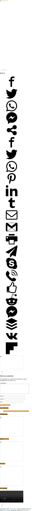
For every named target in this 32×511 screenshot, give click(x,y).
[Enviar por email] (11, 220)
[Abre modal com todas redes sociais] (11, 135)
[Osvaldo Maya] (4, 0)
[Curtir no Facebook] (11, 293)
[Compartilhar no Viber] (11, 281)
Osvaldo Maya (6, 411)
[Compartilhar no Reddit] (11, 305)
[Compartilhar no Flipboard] (11, 353)
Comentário (3, 383)
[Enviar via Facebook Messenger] (11, 123)
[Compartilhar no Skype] (11, 269)
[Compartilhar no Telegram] (11, 256)
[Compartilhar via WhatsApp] (11, 111)
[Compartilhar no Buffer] (11, 329)
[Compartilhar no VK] (11, 341)
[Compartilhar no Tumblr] (11, 208)
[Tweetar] (11, 99)
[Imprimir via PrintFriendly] (11, 244)
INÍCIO (5, 70)
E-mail (2, 399)
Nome (2, 396)
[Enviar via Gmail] (11, 232)
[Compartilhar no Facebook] (11, 87)
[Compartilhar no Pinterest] (11, 184)
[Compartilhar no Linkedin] (11, 196)
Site (1, 402)
